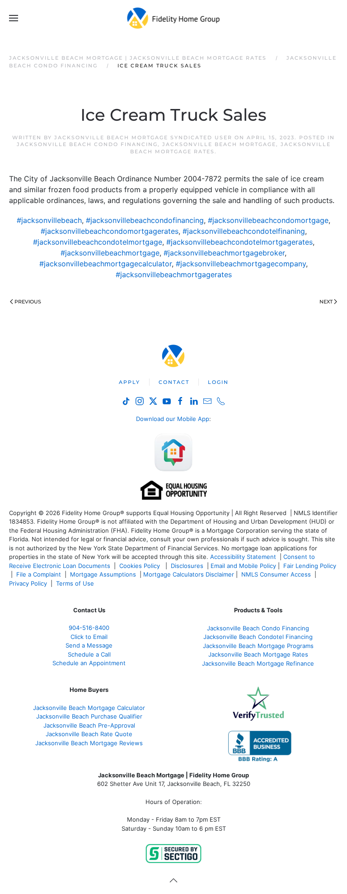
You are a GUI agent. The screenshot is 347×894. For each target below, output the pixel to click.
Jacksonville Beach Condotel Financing (258, 636)
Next (326, 301)
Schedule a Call (89, 654)
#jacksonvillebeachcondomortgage (268, 220)
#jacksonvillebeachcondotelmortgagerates (239, 241)
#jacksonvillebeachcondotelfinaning (244, 231)
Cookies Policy (140, 565)
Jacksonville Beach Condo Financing (87, 144)
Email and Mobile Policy (243, 565)
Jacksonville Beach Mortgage (219, 144)
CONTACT (174, 382)
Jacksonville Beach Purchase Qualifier (89, 716)
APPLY (129, 382)
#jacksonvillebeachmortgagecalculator (105, 263)
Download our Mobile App (172, 418)
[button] (13, 18)
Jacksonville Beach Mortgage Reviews (89, 743)
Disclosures (187, 565)
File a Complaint (39, 574)
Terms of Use (76, 583)
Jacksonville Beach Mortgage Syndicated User (143, 137)
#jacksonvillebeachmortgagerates (174, 274)
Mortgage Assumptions (103, 574)
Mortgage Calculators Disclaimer (188, 574)
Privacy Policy (28, 583)
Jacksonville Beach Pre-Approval (89, 725)
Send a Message (89, 645)
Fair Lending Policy (309, 565)
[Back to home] (173, 18)
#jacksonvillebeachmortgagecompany (241, 263)
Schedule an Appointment (89, 663)
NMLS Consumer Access (276, 574)
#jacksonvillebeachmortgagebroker (224, 252)
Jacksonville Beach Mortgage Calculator (89, 707)
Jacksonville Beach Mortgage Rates (258, 654)
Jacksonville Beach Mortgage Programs (258, 645)
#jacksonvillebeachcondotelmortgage (97, 241)
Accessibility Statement (243, 556)
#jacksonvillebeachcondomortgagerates (109, 231)
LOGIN (218, 382)
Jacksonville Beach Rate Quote (89, 734)
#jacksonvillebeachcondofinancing (145, 220)
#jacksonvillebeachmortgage (110, 252)
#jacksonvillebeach (49, 220)
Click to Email (89, 636)
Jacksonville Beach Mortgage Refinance (258, 663)
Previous (27, 301)
